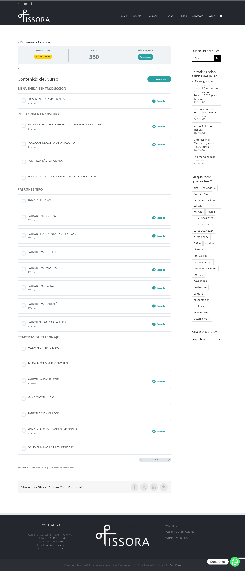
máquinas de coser (205, 268)
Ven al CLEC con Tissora (203, 127)
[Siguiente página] (169, 460)
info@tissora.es (54, 545)
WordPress (175, 564)
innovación (200, 255)
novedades (200, 281)
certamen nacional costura (205, 203)
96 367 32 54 (56, 538)
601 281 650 (55, 541)
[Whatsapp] (235, 562)
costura (198, 212)
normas (198, 274)
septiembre (201, 312)
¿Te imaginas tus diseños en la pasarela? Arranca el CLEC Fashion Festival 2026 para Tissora (206, 90)
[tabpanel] (94, 69)
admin (25, 467)
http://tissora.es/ (54, 548)
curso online (201, 237)
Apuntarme (145, 57)
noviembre (200, 287)
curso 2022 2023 (203, 224)
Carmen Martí (202, 194)
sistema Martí (202, 318)
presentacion (201, 300)
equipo (209, 243)
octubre (198, 293)
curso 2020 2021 (203, 218)
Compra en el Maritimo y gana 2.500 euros (204, 143)
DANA (197, 243)
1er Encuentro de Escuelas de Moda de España (205, 112)
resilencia (199, 306)
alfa (196, 187)
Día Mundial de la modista (204, 158)
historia (198, 249)
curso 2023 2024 (203, 230)
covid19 (211, 212)
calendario (209, 187)
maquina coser (203, 262)
